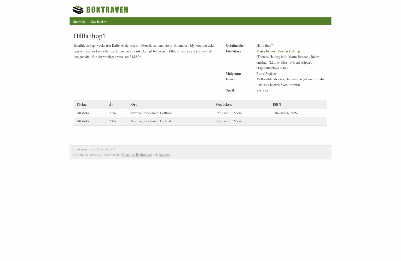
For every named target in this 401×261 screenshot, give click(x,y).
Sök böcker (98, 21)
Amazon (164, 154)
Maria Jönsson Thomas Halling (278, 51)
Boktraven (101, 10)
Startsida (79, 21)
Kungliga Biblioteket (137, 154)
